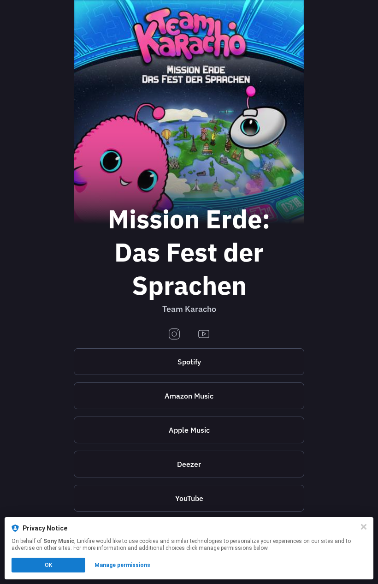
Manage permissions (122, 565)
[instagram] (174, 334)
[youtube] (204, 334)
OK (48, 565)
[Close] (363, 526)
